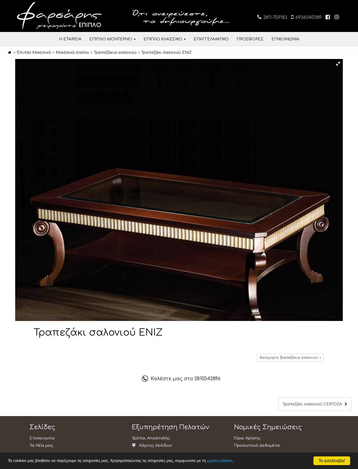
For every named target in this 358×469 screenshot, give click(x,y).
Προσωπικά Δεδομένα (257, 445)
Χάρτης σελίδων (155, 445)
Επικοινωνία (42, 438)
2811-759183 (274, 17)
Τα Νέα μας (41, 445)
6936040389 (308, 17)
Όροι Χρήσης (247, 438)
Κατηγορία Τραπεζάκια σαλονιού (290, 357)
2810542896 (207, 378)
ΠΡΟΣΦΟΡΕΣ (250, 39)
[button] (338, 63)
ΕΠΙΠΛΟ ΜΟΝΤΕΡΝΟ (111, 39)
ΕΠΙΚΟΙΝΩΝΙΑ (285, 39)
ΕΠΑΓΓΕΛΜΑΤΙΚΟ (211, 39)
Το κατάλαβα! (331, 460)
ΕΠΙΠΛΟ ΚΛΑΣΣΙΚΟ (163, 39)
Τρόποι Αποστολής (151, 438)
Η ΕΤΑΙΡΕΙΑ (70, 39)
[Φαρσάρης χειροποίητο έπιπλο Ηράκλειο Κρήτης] (9, 52)
